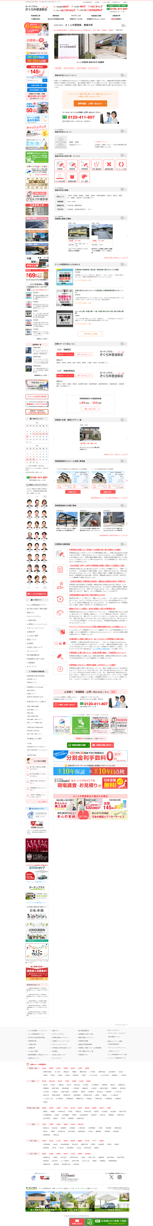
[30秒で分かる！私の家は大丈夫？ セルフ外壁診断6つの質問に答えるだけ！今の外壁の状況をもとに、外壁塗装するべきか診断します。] (37, 196)
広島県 (44, 1141)
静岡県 (94, 1108)
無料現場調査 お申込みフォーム (38, 1055)
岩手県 (58, 1068)
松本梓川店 (61, 1111)
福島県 (87, 1068)
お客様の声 (31, 632)
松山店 (79, 1148)
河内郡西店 (108, 1098)
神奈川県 (52, 1081)
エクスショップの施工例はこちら (36, 882)
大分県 (73, 1154)
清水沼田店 (46, 1118)
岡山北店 (75, 1144)
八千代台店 (118, 1092)
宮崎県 (56, 25)
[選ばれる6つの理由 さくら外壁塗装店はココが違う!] (36, 29)
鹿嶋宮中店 (79, 1098)
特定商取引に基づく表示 (35, 659)
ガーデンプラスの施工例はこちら (36, 902)
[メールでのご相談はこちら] (36, 594)
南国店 (97, 1148)
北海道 (44, 1068)
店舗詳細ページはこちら (65, 354)
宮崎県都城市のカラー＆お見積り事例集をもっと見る (108, 498)
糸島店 (55, 1157)
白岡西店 (75, 1092)
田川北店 (63, 1157)
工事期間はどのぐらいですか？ (38, 789)
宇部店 (109, 1144)
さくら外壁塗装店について (36, 605)
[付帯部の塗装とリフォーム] (37, 249)
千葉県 (67, 1081)
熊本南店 (46, 1161)
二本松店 (123, 1075)
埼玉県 (60, 1081)
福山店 (55, 1144)
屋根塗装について (32, 682)
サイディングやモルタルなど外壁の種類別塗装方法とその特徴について (97, 627)
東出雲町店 (70, 1148)
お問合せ (125, 2)
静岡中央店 (120, 1115)
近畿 (33, 1124)
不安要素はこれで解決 (34, 738)
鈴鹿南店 (71, 1118)
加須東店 (91, 1092)
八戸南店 (92, 1072)
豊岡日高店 (118, 1128)
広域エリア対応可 (69, 68)
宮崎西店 (102, 1161)
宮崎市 (74, 223)
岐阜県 (102, 1108)
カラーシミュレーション (35, 628)
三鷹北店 (61, 1085)
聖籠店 (45, 1111)
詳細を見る (72, 492)
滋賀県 (66, 1124)
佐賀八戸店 (91, 1157)
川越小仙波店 (65, 1092)
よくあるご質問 (106, 2)
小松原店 (94, 1088)
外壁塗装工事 (32, 1041)
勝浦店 (105, 1095)
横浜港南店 (65, 1088)
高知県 (102, 1141)
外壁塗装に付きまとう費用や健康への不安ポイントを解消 (92, 665)
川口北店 (46, 1092)
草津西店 (107, 1131)
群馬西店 (118, 1098)
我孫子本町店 (56, 1095)
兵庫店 (53, 1131)
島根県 (73, 1141)
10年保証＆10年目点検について (61, 1048)
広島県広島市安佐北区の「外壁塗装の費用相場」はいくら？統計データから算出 (37, 1013)
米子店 (54, 1148)
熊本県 (66, 1154)
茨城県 (74, 1081)
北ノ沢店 (57, 1072)
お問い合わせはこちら (84, 354)
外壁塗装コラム (83, 1055)
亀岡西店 (98, 1131)
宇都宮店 (89, 1098)
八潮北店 (55, 1092)
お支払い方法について (35, 647)
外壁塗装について (32, 679)
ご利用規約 (31, 662)
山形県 (80, 1068)
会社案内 (97, 2)
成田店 (97, 1095)
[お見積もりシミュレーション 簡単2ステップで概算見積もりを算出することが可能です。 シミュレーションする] (37, 157)
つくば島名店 (114, 1095)
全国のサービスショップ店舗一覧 (80, 30)
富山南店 (113, 1111)
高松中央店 (87, 1148)
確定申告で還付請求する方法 (35, 697)
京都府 (58, 1124)
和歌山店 (56, 1135)
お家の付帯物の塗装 (32, 716)
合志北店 (55, 1161)
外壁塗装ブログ (116, 2)
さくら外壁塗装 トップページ (37, 1030)
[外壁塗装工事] (37, 209)
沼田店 (45, 1102)
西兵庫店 (108, 1128)
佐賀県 (51, 1154)
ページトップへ (120, 1025)
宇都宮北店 (98, 1098)
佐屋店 (57, 1115)
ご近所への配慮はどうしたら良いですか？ (38, 796)
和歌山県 (80, 1124)
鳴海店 (74, 1115)
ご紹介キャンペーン (114, 1051)
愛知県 (87, 1108)
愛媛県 (80, 1141)
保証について (31, 639)
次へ (45, 496)
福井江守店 (122, 1111)
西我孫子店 (67, 1095)
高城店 (95, 1161)
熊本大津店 (75, 1161)
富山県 (73, 1108)
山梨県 (58, 1108)
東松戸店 (46, 1095)
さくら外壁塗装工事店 (60, 30)
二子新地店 (75, 1088)
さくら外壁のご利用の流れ (101, 649)
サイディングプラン (34, 616)
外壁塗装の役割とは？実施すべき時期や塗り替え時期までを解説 (95, 550)
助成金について (31, 693)
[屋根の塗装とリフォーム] (37, 222)
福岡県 (44, 1154)
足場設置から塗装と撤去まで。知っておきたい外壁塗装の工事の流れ (96, 639)
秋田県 (73, 1068)
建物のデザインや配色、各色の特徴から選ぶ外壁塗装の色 (92, 609)
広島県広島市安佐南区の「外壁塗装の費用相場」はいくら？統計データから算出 (37, 1007)
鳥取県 (66, 1141)
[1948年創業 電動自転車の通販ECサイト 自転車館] (37, 913)
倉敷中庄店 (84, 1144)
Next (127, 236)
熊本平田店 (120, 1157)
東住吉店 (55, 1128)
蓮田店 (83, 1092)
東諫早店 (101, 1157)
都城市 (61, 25)
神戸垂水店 (61, 1131)
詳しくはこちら (90, 409)
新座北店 (123, 1088)
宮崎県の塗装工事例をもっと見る (115, 258)
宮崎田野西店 (113, 1161)
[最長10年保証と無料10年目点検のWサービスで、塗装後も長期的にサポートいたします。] (37, 57)
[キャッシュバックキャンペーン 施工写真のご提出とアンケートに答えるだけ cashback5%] (37, 131)
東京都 (44, 1081)
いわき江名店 (93, 1075)
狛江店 (69, 1085)
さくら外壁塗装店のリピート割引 (117, 1054)
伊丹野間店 (91, 1128)
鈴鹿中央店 (80, 1118)
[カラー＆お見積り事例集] (37, 396)
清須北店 (94, 1115)
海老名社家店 (104, 1088)
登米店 (53, 1075)
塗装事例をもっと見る (40, 375)
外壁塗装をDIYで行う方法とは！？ (37, 746)
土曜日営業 (58, 68)
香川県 (87, 1141)
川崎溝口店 (121, 1085)
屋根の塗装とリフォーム (85, 1037)
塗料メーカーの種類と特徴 (34, 722)
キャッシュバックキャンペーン (117, 1047)
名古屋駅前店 (47, 1115)
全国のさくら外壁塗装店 (38, 1064)
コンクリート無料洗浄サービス (117, 1058)
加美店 (60, 1075)
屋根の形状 (30, 713)
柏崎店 (53, 1111)
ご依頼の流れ (31, 620)
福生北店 (77, 1085)
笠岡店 (93, 1144)
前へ (28, 496)
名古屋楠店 (65, 1115)
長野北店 (78, 1111)
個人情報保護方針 (87, 2)
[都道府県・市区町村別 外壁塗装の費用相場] (37, 411)
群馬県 (88, 1081)
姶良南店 (76, 1164)
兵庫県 (51, 1124)
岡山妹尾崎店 (65, 1144)
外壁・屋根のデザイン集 (85, 1051)
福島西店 (114, 1075)
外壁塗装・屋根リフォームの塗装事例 (89, 1048)
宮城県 (66, 1068)
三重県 (109, 1108)
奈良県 (73, 1124)
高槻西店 (63, 1128)
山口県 (58, 1141)
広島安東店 (46, 1144)
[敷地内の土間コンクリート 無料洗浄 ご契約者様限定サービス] (37, 144)
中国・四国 (33, 1141)
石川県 (66, 1108)
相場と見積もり (31, 690)
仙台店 (121, 1072)
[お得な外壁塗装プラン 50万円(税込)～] (37, 107)
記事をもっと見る (42, 339)
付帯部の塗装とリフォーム (60, 1037)
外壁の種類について (32, 709)
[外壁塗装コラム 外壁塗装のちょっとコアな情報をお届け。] (37, 385)
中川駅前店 (95, 1085)
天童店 (84, 1075)
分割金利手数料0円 (113, 1044)
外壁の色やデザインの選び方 (36, 701)
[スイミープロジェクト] (37, 951)
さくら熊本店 (65, 1161)
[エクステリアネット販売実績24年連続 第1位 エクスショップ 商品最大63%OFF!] (37, 872)
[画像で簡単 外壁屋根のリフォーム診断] (37, 183)
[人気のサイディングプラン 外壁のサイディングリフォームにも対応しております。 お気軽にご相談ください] (37, 235)
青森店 (74, 1072)
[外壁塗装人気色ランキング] (37, 404)
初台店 (45, 1085)
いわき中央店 (105, 1075)
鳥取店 (117, 1144)
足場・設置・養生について (34, 734)
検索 (44, 80)
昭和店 (97, 1111)
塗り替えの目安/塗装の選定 (36, 1037)
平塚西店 (114, 1088)
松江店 (62, 1148)
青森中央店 (83, 1072)
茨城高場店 (69, 1098)
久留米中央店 (74, 1157)
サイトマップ (31, 666)
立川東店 (85, 1085)
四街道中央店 (88, 1095)
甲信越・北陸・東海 (33, 1108)
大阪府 (44, 1124)
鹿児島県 (88, 1154)
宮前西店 (104, 1085)
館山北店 (100, 1092)
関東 (33, 1081)
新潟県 (44, 1108)
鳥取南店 (46, 1148)
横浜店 (113, 1085)
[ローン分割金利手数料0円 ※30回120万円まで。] (37, 119)
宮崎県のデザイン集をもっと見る (115, 454)
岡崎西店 (111, 1115)
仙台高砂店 (112, 1072)
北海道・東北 (33, 1068)
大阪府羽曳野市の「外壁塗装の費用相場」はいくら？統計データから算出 (37, 1001)
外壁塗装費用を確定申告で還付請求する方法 (87, 595)
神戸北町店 (71, 1131)
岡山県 (51, 1141)
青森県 (51, 1068)
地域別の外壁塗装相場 (85, 1044)
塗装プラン (31, 612)
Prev (54, 236)
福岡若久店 (46, 1157)
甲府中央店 (87, 1111)
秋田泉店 (75, 1075)
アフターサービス (93, 68)
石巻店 (45, 1075)
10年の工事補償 (81, 68)
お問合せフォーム (33, 1058)
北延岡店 (56, 1164)
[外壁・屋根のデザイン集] (37, 262)
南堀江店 (46, 1128)
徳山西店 (101, 1144)
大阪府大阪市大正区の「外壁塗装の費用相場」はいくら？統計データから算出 (37, 996)
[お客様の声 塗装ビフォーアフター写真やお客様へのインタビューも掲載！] (37, 43)
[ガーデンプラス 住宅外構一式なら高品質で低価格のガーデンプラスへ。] (37, 893)
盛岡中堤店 (102, 1072)
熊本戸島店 (110, 1157)
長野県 (51, 1108)
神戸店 (45, 1131)
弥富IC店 (102, 1115)
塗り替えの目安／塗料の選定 (37, 608)
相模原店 (85, 1088)
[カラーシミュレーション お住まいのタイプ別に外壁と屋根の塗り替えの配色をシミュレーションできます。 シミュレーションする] (37, 170)
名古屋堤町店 (84, 1115)
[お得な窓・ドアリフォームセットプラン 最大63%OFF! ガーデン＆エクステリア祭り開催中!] (37, 275)
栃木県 (81, 1081)
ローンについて (32, 651)
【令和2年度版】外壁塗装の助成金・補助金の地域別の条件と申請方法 (97, 581)
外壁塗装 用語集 (31, 755)
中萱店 (70, 1111)
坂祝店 (55, 1118)
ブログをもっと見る (90, 334)
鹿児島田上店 (66, 1164)
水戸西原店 (59, 1098)
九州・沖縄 (96, 30)
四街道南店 (77, 1095)
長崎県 (58, 1154)
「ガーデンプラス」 (80, 1188)
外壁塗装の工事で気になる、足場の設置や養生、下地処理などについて (97, 653)
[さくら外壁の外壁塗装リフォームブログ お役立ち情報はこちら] (37, 286)
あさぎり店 (85, 1161)
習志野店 (108, 1092)
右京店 (90, 1131)
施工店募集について (114, 1036)
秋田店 (68, 1075)
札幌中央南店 (47, 1072)
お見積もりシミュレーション (37, 624)
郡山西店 (116, 1131)
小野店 (101, 1128)
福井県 (80, 1108)
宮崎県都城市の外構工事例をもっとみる (113, 535)
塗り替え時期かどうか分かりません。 (38, 775)
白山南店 (104, 1111)
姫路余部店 (81, 1131)
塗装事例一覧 (37, 344)
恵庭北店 (66, 1072)
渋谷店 (53, 1085)
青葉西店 (46, 1088)
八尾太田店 (81, 1128)
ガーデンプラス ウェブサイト (117, 1033)
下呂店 (63, 1118)
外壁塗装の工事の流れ (33, 730)
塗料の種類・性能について (34, 719)
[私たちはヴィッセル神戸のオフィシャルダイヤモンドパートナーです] (37, 850)
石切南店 (72, 1128)
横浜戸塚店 (55, 1088)
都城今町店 (46, 1164)
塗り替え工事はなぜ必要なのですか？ (38, 768)
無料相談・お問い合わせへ (90, 103)
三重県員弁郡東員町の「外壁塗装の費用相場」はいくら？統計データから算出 (37, 990)
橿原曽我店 (46, 1135)
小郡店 (83, 1157)
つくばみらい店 (48, 1098)
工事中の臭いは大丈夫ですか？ (38, 782)
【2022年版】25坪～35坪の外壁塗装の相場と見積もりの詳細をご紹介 (97, 566)
